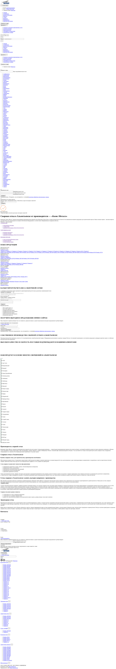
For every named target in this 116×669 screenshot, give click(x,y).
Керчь (4, 173)
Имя (14, 191)
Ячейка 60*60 (86, 252)
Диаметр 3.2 (56, 251)
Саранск (5, 129)
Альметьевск (6, 93)
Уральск (5, 115)
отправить (3, 195)
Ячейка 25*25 (4, 276)
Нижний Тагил (6, 124)
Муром (4, 154)
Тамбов (5, 158)
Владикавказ (6, 78)
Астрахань (5, 152)
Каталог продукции (7, 15)
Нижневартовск (7, 179)
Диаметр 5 (86, 251)
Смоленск (5, 169)
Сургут (5, 99)
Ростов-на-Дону (7, 105)
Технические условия (8, 32)
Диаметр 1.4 (3, 275)
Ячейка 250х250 (7, 653)
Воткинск (5, 84)
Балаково (5, 135)
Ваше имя (3, 325)
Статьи (4, 17)
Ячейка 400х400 (7, 655)
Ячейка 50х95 (6, 659)
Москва (5, 82)
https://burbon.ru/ (12, 666)
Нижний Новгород (7, 161)
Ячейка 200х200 (7, 651)
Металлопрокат (4, 663)
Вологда (5, 121)
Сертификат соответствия (9, 31)
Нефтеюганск (6, 101)
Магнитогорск (6, 145)
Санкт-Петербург (7, 157)
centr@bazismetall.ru (10, 7)
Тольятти (5, 141)
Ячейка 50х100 (6, 656)
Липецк (5, 181)
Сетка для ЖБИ (4, 628)
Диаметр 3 (20, 251)
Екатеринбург (6, 90)
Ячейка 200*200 (72, 252)
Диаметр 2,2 (3, 251)
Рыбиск (5, 110)
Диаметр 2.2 (9, 251)
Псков (4, 140)
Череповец (5, 127)
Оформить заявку (4, 483)
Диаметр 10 (3, 263)
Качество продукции (8, 21)
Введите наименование (6, 39)
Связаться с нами (4, 23)
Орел (4, 147)
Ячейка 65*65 (93, 252)
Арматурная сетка (5, 613)
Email (14, 194)
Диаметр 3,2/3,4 (32, 251)
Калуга (4, 116)
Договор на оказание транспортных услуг (12, 27)
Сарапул (5, 112)
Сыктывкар (6, 81)
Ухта (4, 149)
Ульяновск (5, 132)
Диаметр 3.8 (68, 251)
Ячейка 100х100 (7, 647)
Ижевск (5, 133)
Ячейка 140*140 (49, 252)
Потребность (3, 328)
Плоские (17, 281)
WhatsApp (13, 10)
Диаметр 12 (8, 263)
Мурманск (5, 172)
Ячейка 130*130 (42, 252)
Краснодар (5, 104)
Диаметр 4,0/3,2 (80, 251)
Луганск (5, 163)
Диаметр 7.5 (19, 263)
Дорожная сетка (4, 601)
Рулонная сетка (4, 634)
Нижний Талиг (6, 144)
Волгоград (5, 118)
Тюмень (5, 185)
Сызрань (5, 177)
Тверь (4, 89)
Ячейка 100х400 (7, 648)
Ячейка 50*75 (24, 276)
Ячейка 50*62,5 (17, 276)
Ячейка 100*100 (4, 252)
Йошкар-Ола (6, 162)
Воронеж (5, 103)
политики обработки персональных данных (39, 197)
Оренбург (5, 130)
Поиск (2, 556)
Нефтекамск (6, 120)
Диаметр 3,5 (45, 251)
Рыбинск (5, 183)
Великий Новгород (7, 97)
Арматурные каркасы (5, 644)
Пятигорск (5, 123)
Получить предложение (6, 329)
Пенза (4, 114)
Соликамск (5, 134)
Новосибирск (6, 88)
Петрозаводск (6, 174)
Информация (6, 19)
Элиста (5, 186)
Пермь (4, 95)
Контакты (5, 18)
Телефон (15, 192)
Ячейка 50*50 (80, 252)
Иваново (5, 150)
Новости (5, 16)
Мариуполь (5, 111)
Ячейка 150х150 (7, 649)
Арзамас (5, 170)
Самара (5, 146)
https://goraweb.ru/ (14, 667)
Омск (4, 166)
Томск (4, 126)
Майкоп (5, 94)
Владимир (5, 175)
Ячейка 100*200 (12, 252)
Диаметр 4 (73, 251)
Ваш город (15, 71)
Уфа (4, 167)
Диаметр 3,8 (51, 251)
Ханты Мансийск (7, 156)
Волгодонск (6, 155)
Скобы (26, 281)
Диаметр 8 (25, 263)
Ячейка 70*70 (99, 252)
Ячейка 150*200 (65, 252)
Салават (5, 164)
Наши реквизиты (7, 30)
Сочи (4, 151)
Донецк (5, 109)
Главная (5, 12)
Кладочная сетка (4, 562)
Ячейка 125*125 (34, 252)
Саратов (5, 92)
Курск (4, 86)
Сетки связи (22, 281)
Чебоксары (5, 160)
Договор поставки (7, 28)
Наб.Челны (5, 137)
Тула (4, 107)
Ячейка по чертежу (7, 660)
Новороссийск (6, 106)
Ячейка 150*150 (57, 252)
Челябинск (5, 143)
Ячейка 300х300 (7, 654)
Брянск (4, 178)
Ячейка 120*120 (26, 252)
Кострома (5, 122)
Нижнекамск (6, 83)
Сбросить (3, 304)
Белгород (5, 100)
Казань (4, 80)
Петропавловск (6, 77)
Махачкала (5, 128)
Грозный (5, 168)
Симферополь (6, 74)
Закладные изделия (5, 281)
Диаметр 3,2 (26, 251)
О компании (6, 13)
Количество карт (4, 300)
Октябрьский (6, 184)
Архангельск (6, 75)
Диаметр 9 (30, 263)
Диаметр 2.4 (15, 251)
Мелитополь (6, 76)
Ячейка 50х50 (6, 657)
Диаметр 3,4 (39, 251)
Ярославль (5, 180)
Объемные (12, 281)
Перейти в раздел (5, 250)
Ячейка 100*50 (19, 252)
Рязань (4, 87)
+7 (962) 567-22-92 (9, 9)
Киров (4, 139)
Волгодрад (5, 138)
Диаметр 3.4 (62, 251)
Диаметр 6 (14, 263)
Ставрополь (6, 117)
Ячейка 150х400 (7, 650)
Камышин (5, 98)
